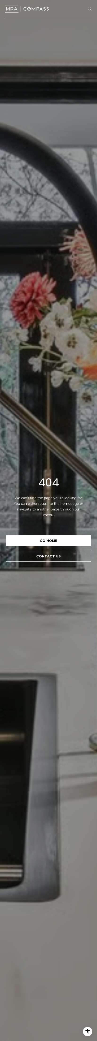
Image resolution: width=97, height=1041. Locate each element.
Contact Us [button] (48, 556)
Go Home (48, 541)
